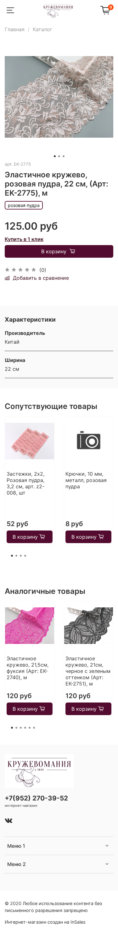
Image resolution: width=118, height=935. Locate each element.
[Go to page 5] (30, 728)
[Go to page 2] (16, 556)
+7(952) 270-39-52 (36, 798)
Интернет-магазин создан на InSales (45, 922)
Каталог (42, 29)
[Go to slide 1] (55, 156)
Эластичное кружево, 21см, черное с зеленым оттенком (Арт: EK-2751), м (87, 671)
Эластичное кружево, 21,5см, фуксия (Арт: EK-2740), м (27, 667)
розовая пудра (24, 205)
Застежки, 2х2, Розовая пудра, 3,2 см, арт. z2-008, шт (25, 483)
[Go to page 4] (25, 556)
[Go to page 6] (34, 728)
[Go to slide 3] (64, 156)
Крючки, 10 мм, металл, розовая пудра (86, 480)
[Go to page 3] (21, 556)
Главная (15, 29)
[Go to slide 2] (59, 156)
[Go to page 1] (12, 556)
